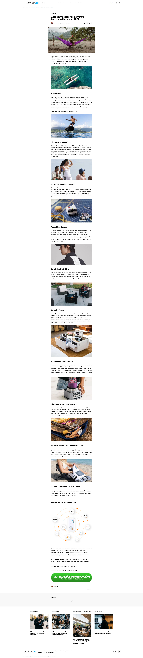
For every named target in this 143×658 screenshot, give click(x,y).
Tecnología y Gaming (87, 611)
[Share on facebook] (84, 23)
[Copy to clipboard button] (91, 23)
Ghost (45, 656)
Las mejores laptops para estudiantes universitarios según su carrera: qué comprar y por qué (81, 641)
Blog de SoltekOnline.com (51, 656)
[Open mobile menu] (24, 3)
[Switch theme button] (117, 3)
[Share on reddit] (89, 23)
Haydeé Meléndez (77, 611)
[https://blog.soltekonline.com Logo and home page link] (33, 3)
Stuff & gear (28, 7)
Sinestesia (56, 23)
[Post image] (39, 621)
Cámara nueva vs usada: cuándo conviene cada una (103, 632)
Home (24, 7)
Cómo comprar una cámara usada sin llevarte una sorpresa (38, 633)
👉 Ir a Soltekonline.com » (49, 652)
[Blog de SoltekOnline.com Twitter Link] (44, 3)
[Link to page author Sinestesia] (52, 586)
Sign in (111, 2)
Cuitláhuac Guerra (34, 611)
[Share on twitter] (87, 23)
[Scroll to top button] (119, 652)
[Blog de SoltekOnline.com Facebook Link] (42, 3)
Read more (89, 589)
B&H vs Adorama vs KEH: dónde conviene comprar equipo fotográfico (59, 633)
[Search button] (119, 3)
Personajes (40, 652)
